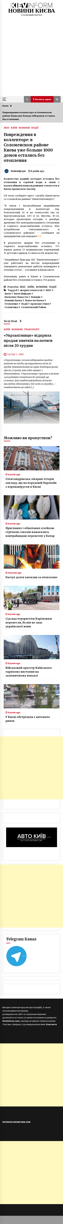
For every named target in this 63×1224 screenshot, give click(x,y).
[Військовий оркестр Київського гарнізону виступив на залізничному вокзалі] (31, 647)
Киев (8, 293)
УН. (40, 236)
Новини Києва (13, 300)
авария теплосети (31, 290)
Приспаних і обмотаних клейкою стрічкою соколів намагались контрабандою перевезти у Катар (30, 531)
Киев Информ (22, 293)
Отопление (11, 303)
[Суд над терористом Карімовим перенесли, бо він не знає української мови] (31, 598)
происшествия (40, 303)
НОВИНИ (24, 127)
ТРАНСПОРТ (31, 329)
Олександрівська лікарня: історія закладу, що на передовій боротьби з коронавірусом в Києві (31, 482)
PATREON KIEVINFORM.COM (16, 1122)
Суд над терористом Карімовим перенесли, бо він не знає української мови (28, 622)
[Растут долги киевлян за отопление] (31, 556)
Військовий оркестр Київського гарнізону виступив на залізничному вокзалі (28, 671)
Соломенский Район (33, 307)
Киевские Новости (16, 297)
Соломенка (11, 307)
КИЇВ (14, 127)
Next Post (10, 321)
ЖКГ (7, 127)
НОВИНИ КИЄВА (31, 11)
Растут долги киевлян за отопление (31, 577)
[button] (27, 99)
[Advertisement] (31, 62)
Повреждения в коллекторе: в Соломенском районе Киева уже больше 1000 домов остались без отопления (28, 147)
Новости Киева (34, 300)
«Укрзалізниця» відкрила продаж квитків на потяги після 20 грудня (28, 340)
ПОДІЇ (34, 127)
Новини (35, 297)
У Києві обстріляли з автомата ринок (27, 718)
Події (24, 303)
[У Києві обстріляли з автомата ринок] (31, 696)
